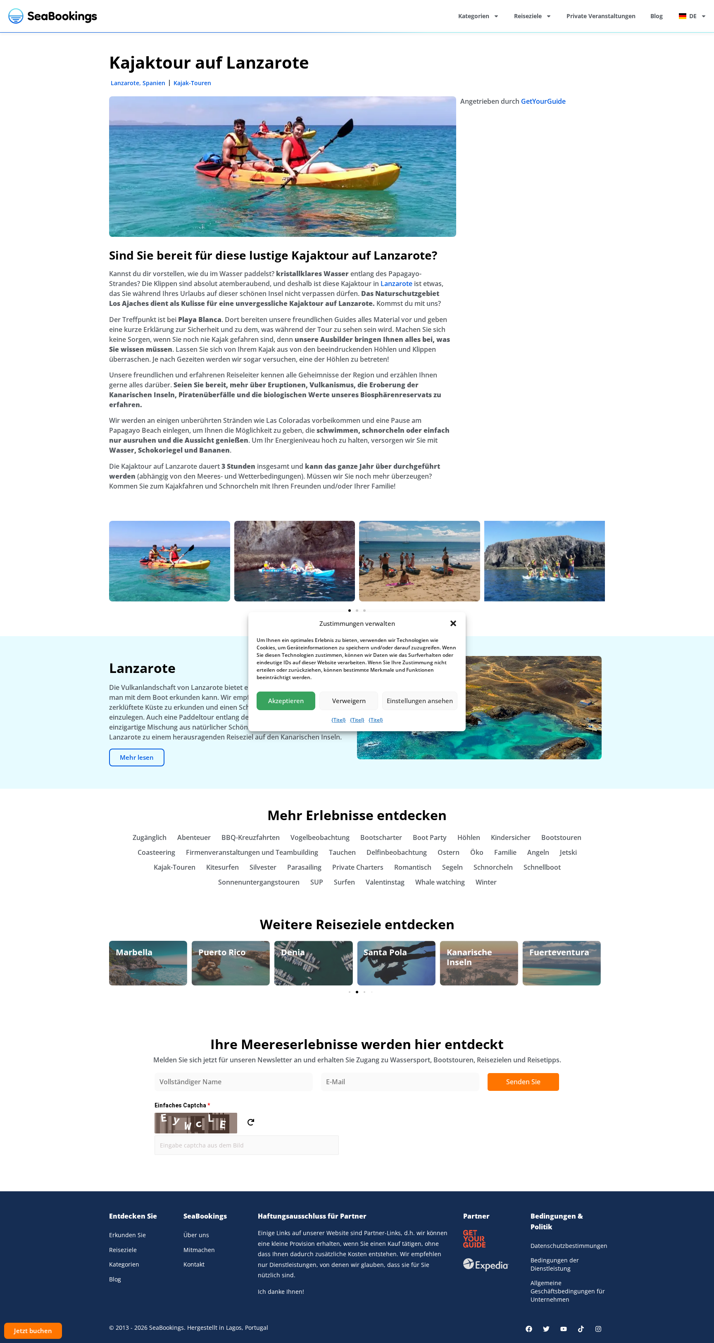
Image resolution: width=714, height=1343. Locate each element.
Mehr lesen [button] (137, 757)
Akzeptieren (286, 701)
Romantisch (412, 867)
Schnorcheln (493, 867)
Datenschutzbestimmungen (568, 1246)
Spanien (154, 83)
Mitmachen (199, 1250)
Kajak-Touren (192, 83)
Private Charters (357, 867)
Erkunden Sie (127, 1235)
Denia (210, 952)
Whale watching (440, 882)
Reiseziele (528, 16)
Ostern (448, 852)
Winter (486, 882)
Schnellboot (542, 867)
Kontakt (194, 1264)
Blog (656, 16)
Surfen (344, 882)
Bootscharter (381, 837)
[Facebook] (529, 1329)
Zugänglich (150, 837)
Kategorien (473, 16)
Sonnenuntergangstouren (259, 882)
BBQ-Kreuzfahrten (250, 837)
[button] (453, 623)
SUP (316, 882)
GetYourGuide (543, 101)
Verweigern (349, 701)
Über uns (196, 1235)
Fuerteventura (477, 952)
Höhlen (468, 837)
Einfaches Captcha (182, 1105)
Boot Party (430, 837)
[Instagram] (598, 1329)
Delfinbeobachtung (397, 852)
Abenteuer (194, 837)
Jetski (568, 852)
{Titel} (338, 719)
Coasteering (156, 852)
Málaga (544, 952)
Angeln (538, 852)
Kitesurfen (222, 867)
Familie (505, 852)
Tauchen (342, 852)
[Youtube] (563, 1329)
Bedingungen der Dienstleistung (555, 1264)
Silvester (263, 867)
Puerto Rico (139, 952)
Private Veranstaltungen (600, 16)
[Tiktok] (581, 1329)
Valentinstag (385, 882)
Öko (476, 852)
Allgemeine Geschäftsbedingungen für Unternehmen (568, 1291)
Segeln (452, 867)
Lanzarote (125, 83)
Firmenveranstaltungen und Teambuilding (252, 852)
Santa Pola (302, 952)
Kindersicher (511, 837)
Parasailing (304, 867)
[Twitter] (546, 1329)
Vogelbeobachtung (320, 837)
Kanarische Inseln (386, 957)
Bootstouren (561, 837)
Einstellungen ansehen (420, 701)
